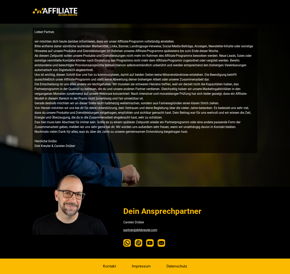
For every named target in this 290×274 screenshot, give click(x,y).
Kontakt (109, 266)
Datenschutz (177, 266)
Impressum (141, 266)
